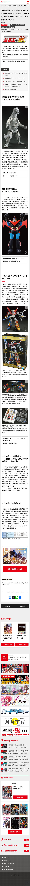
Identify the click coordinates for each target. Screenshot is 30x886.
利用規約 (6, 867)
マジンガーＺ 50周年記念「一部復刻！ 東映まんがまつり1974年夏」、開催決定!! (16, 85)
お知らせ (6, 858)
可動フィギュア (5, 27)
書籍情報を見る (14, 832)
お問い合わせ (7, 861)
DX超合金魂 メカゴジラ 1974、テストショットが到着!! (16, 74)
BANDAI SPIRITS (20, 25)
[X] (13, 597)
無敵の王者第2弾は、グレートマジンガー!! (14, 78)
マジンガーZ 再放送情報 (10, 89)
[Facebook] (10, 597)
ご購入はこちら (8, 644)
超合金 (12, 25)
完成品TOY (4, 25)
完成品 (12, 27)
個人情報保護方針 (8, 869)
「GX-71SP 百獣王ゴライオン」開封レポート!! (15, 81)
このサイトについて (9, 864)
